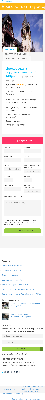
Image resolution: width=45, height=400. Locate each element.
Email (6, 165)
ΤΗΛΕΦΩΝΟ (8, 156)
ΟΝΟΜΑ (27, 147)
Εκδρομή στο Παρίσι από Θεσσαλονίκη (18, 289)
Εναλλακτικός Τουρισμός (13, 280)
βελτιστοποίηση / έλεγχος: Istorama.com (26, 399)
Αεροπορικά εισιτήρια (11, 270)
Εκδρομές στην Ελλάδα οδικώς (15, 284)
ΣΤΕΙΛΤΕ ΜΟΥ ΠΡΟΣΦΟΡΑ (22, 231)
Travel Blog (26, 387)
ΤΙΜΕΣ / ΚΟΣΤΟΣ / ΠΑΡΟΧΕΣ (17, 59)
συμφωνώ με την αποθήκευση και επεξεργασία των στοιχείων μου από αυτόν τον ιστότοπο (20, 222)
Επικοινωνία (18, 394)
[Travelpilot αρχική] (22, 1)
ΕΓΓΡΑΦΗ (21, 348)
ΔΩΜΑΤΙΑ (28, 176)
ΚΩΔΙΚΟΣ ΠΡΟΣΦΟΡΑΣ (29, 186)
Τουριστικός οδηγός (10, 275)
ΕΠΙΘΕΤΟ (7, 147)
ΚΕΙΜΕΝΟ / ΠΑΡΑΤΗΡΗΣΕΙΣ (14, 197)
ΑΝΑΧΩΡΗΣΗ (9, 185)
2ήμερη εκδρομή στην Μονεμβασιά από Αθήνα (21, 294)
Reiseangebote (35, 389)
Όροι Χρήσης (7, 394)
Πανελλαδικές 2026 (30, 391)
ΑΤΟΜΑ (7, 176)
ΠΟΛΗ (26, 156)
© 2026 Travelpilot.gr (12, 389)
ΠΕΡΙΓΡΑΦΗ (10, 49)
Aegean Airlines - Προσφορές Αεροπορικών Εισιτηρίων (22, 315)
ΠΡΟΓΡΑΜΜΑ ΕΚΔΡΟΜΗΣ (16, 54)
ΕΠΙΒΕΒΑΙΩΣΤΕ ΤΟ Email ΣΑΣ (31, 166)
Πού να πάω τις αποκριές (12, 265)
